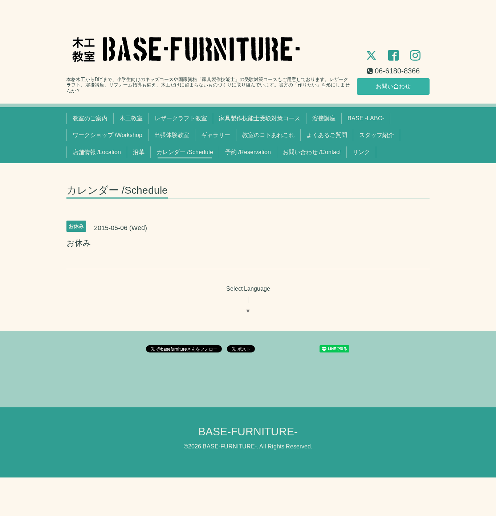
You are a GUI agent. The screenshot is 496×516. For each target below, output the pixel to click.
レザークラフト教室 (181, 118)
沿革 (139, 152)
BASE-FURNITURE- (248, 432)
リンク (361, 152)
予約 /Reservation (248, 152)
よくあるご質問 (326, 135)
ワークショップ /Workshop (107, 135)
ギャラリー (215, 135)
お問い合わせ (393, 86)
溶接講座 (324, 118)
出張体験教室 (171, 135)
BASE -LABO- (365, 118)
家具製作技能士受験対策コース (259, 118)
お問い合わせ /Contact (312, 152)
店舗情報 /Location (97, 152)
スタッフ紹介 (376, 135)
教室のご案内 (90, 118)
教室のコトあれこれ (268, 135)
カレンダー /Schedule (184, 152)
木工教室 (131, 118)
